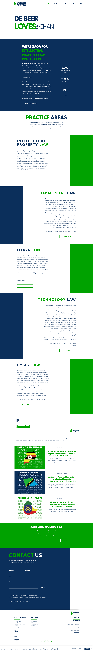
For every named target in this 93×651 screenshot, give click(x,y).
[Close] (91, 648)
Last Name (27, 570)
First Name (11, 570)
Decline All (80, 648)
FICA (32, 627)
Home (16, 634)
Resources (17, 639)
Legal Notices (34, 621)
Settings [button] (74, 648)
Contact (16, 640)
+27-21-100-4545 (26, 601)
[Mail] (81, 4)
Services (16, 637)
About (16, 636)
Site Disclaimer (34, 624)
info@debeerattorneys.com (30, 595)
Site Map (33, 625)
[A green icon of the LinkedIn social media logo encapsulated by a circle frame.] (44, 641)
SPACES (74, 622)
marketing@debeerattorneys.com (37, 597)
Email (10, 576)
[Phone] (78, 4)
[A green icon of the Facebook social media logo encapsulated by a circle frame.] (41, 641)
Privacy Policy (34, 622)
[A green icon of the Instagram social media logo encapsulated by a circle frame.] (51, 641)
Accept (87, 648)
